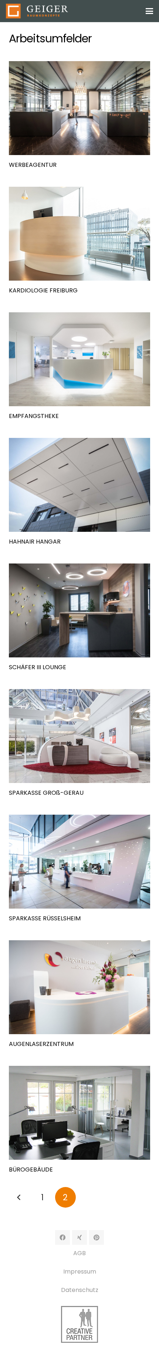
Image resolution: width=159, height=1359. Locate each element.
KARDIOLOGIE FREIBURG (43, 290)
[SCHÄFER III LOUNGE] (79, 610)
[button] (149, 11)
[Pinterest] (96, 1237)
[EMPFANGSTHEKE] (79, 359)
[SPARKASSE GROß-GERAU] (79, 736)
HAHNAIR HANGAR (35, 541)
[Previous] (19, 1197)
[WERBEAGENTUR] (79, 108)
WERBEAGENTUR (33, 165)
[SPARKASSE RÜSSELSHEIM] (79, 862)
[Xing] (79, 1237)
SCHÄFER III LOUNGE (37, 667)
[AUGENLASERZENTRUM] (79, 987)
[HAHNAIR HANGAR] (79, 485)
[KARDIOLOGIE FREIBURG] (79, 234)
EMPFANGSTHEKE (34, 416)
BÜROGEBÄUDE (31, 1169)
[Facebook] (62, 1237)
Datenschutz (79, 1290)
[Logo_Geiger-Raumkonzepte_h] (37, 11)
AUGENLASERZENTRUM (41, 1044)
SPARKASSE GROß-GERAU (46, 793)
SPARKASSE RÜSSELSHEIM (45, 918)
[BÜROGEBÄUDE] (79, 1113)
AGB (79, 1253)
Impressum (79, 1271)
